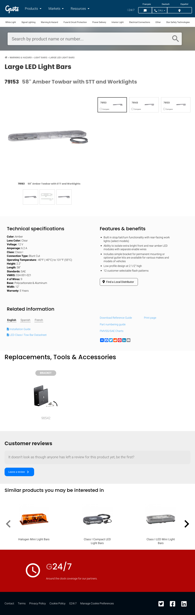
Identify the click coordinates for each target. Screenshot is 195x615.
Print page (150, 318)
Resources (79, 8)
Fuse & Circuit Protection (75, 22)
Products (32, 8)
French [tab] (39, 320)
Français (147, 4)
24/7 (131, 10)
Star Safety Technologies (178, 22)
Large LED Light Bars (61, 57)
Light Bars (40, 57)
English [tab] (11, 320)
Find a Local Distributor (120, 282)
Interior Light (118, 22)
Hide (184, 397)
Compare (97, 491)
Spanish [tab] (25, 320)
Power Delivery (99, 22)
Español (184, 4)
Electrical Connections (139, 22)
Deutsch (166, 4)
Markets (54, 8)
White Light (10, 22)
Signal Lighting (28, 22)
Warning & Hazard (49, 22)
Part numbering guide (113, 324)
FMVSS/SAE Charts (111, 331)
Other (158, 22)
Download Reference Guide (116, 318)
